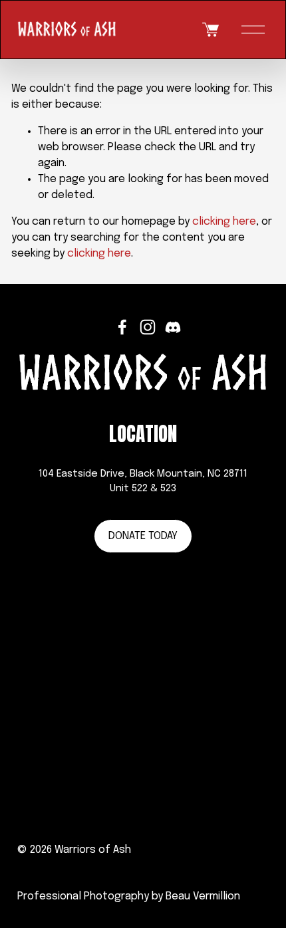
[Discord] (173, 327)
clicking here (224, 221)
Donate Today (143, 536)
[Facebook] (122, 327)
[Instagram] (148, 327)
